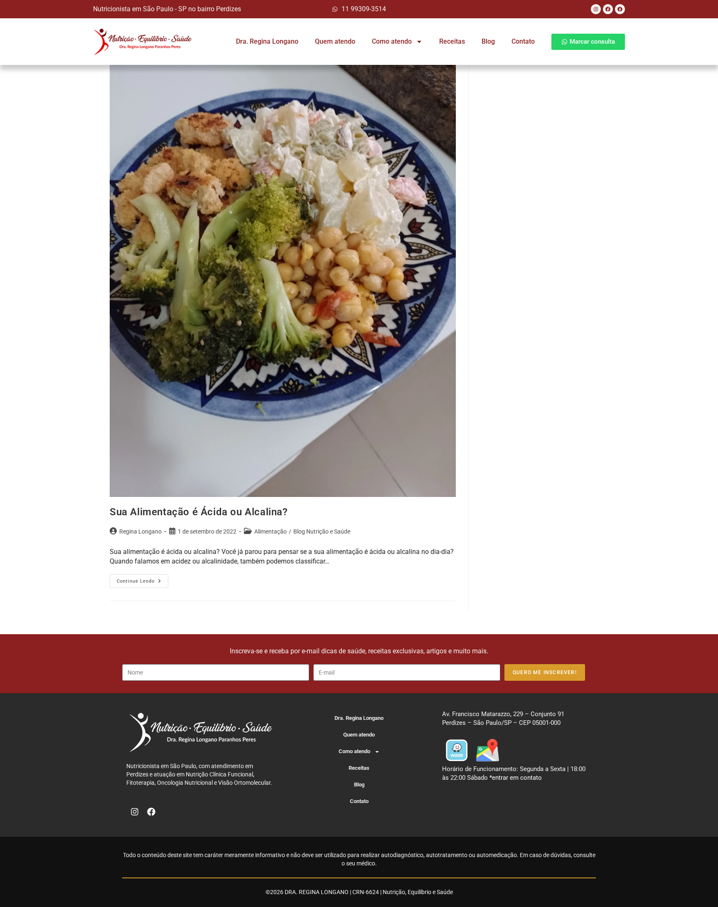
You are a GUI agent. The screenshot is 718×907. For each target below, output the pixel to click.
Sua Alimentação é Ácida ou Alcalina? (199, 512)
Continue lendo (142, 579)
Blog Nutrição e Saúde (321, 531)
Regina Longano (140, 531)
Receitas (452, 41)
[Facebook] (608, 9)
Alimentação (270, 531)
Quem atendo (335, 41)
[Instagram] (596, 9)
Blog (488, 41)
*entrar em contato (515, 777)
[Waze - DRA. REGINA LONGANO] (456, 750)
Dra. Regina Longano (267, 41)
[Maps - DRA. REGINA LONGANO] (487, 750)
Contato (523, 41)
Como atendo (392, 41)
